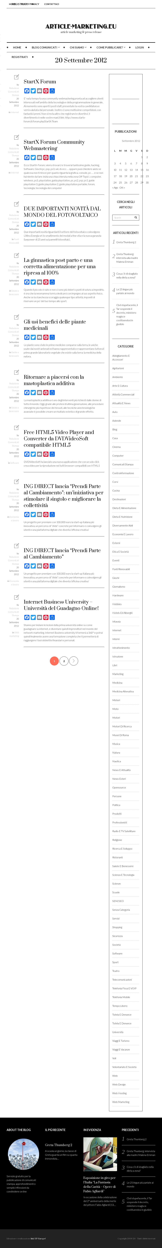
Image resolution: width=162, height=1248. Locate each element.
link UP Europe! (38, 1238)
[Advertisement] (128, 86)
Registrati (20, 57)
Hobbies (117, 603)
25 (120, 182)
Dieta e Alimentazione (124, 507)
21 (136, 176)
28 (136, 182)
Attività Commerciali (123, 394)
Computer (118, 455)
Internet (15, 112)
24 (115, 182)
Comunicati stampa (122, 464)
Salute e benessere (123, 866)
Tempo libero (119, 1005)
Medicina (117, 682)
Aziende (116, 420)
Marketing (117, 673)
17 (115, 176)
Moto (115, 708)
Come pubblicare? (110, 47)
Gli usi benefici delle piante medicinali (55, 325)
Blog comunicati (44, 47)
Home (17, 47)
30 (147, 182)
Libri (114, 665)
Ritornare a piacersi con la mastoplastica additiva (54, 380)
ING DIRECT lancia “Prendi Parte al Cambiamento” (62, 553)
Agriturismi (118, 368)
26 (125, 182)
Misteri (116, 700)
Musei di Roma (120, 735)
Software (14, 462)
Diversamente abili (122, 525)
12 (125, 169)
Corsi (115, 481)
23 (147, 176)
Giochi (115, 577)
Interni (115, 638)
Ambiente (117, 376)
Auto (115, 411)
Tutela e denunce (121, 1014)
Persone (117, 796)
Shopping (117, 927)
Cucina (116, 490)
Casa (115, 438)
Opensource (119, 787)
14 (136, 169)
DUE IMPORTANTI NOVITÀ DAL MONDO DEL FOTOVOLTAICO (62, 212)
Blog (114, 429)
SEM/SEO (118, 900)
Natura (116, 752)
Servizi (115, 918)
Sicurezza (117, 935)
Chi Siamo (77, 47)
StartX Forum (40, 82)
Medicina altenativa (123, 691)
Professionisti (119, 822)
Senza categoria (121, 909)
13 (131, 169)
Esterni (116, 542)
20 (131, 176)
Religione (117, 839)
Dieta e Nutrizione (122, 516)
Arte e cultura (120, 385)
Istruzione (117, 656)
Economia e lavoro (122, 534)
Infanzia (116, 621)
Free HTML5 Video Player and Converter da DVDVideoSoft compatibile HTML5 (59, 438)
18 (120, 176)
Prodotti (117, 813)
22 (141, 176)
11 (120, 169)
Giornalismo (118, 586)
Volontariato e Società (124, 1066)
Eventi (115, 560)
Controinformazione (123, 472)
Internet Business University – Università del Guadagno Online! (61, 605)
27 (131, 182)
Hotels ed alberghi (122, 612)
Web (115, 1075)
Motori (116, 717)
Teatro (115, 970)
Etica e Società (120, 551)
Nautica (116, 761)
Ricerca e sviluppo (122, 848)
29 (141, 182)
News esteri (119, 778)
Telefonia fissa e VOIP (124, 988)
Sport (115, 962)
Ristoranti (117, 857)
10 (115, 169)
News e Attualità (121, 769)
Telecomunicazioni (122, 979)
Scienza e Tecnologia (123, 874)
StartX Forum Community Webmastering (54, 145)
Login (139, 47)
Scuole (116, 892)
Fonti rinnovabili (121, 569)
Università (117, 1031)
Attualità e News (121, 403)
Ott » (122, 187)
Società (116, 944)
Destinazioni (119, 499)
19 (125, 176)
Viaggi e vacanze (121, 1049)
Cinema (116, 446)
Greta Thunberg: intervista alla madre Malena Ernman (127, 257)
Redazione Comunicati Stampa (13, 91)
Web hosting (119, 1093)
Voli (114, 1058)
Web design (119, 1084)
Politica (116, 804)
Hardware (118, 595)
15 (141, 169)
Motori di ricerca (122, 726)
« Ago (115, 187)
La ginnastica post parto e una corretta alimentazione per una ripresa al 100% (60, 266)
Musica (116, 743)
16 (147, 169)
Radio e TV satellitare (124, 831)
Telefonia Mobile (121, 997)
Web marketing (120, 1101)
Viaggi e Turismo (120, 1040)
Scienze (116, 883)
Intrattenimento (121, 647)
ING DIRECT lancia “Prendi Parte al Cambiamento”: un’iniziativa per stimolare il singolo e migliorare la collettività (63, 496)
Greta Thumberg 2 (126, 242)
